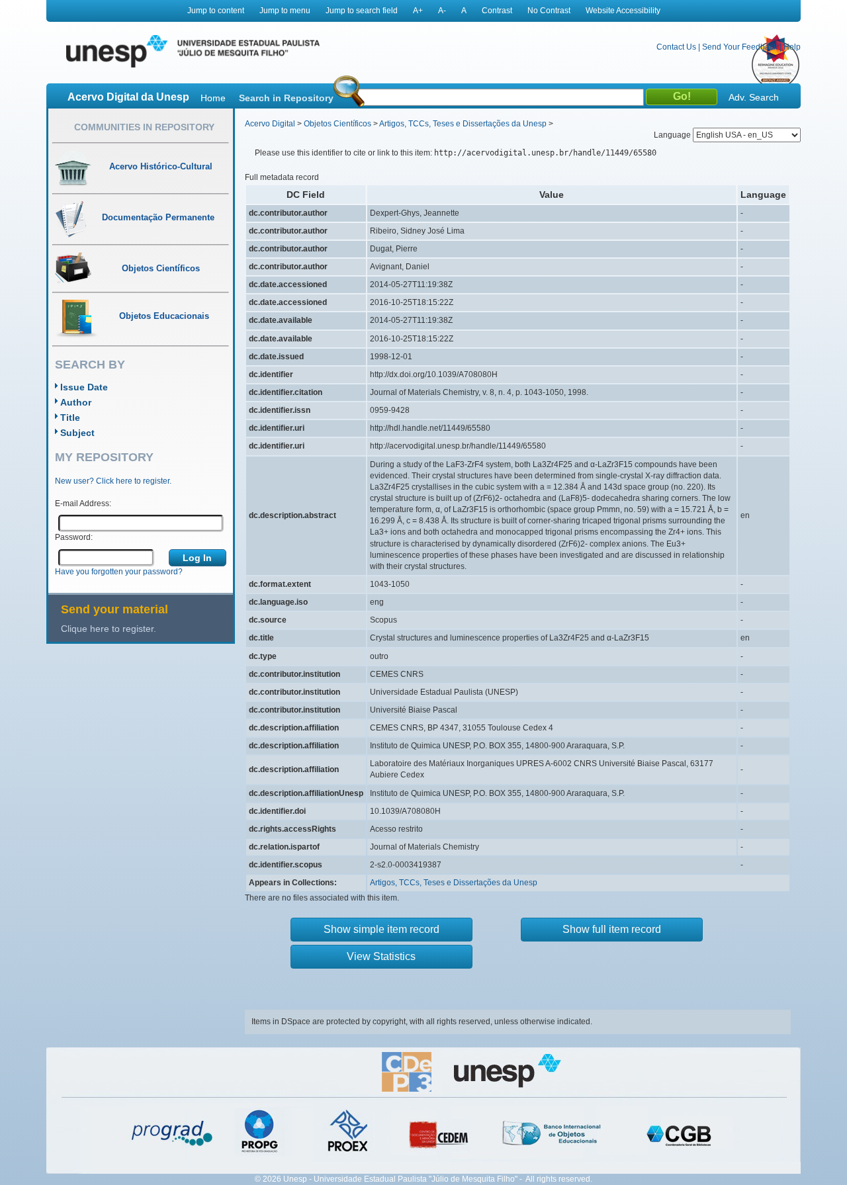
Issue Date (84, 387)
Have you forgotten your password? (119, 571)
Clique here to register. (108, 628)
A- (442, 10)
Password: (74, 537)
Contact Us (676, 47)
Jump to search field (362, 10)
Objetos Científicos (337, 123)
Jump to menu (284, 10)
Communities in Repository (144, 127)
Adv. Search (754, 97)
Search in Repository (286, 98)
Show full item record (611, 929)
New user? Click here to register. (113, 481)
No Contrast (548, 10)
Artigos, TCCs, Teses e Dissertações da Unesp (463, 123)
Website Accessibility (623, 10)
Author (75, 402)
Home (213, 98)
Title (70, 417)
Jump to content (215, 10)
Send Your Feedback (740, 47)
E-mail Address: (83, 503)
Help (792, 47)
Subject (77, 432)
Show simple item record (381, 929)
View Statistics (381, 956)
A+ (418, 10)
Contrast (497, 10)
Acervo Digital (270, 123)
